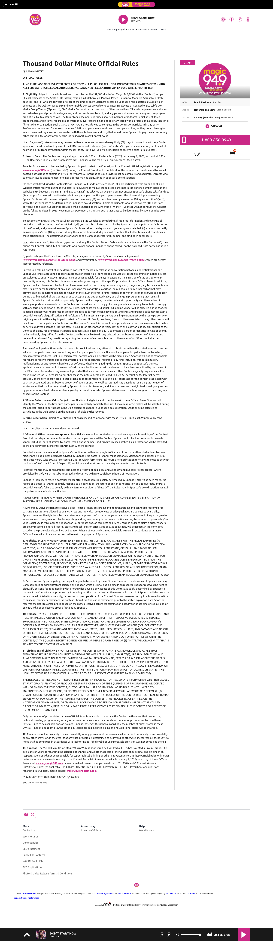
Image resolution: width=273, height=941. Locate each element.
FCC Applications (32, 867)
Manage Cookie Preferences (26, 898)
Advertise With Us (91, 830)
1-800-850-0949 (216, 140)
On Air (131, 29)
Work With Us (31, 836)
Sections (9, 4)
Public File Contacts (34, 855)
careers (191, 893)
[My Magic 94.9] (136, 4)
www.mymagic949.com (36, 170)
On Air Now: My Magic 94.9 (215, 92)
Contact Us (29, 830)
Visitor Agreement (105, 893)
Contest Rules (31, 842)
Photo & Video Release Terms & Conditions (47, 873)
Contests (142, 29)
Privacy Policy (124, 893)
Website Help (146, 830)
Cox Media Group (28, 893)
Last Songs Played (116, 29)
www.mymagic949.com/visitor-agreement (49, 259)
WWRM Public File (33, 861)
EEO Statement (31, 848)
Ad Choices (171, 893)
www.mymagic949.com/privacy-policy (121, 259)
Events (154, 29)
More (163, 29)
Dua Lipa (135, 21)
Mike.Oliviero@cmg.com (82, 770)
